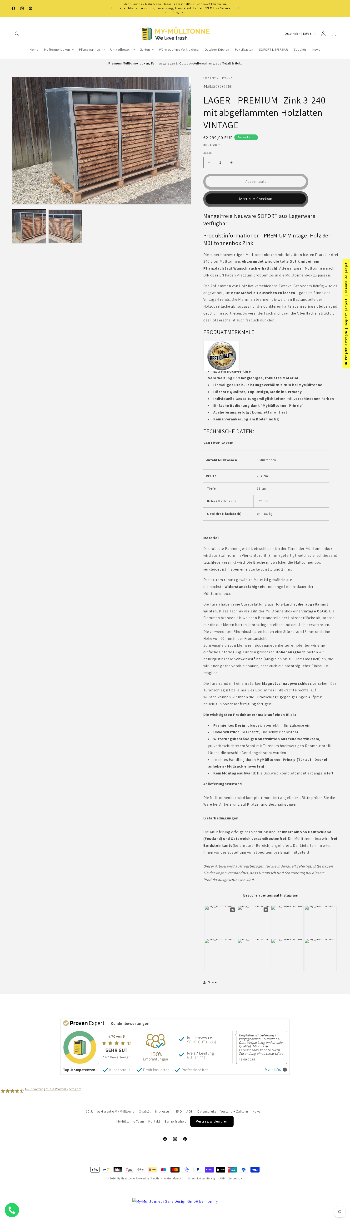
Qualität (145, 1111)
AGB (189, 1111)
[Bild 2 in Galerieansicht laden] (65, 226)
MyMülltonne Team (130, 1121)
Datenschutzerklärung (201, 1178)
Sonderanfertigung (239, 703)
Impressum (163, 1111)
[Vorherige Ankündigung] (111, 8)
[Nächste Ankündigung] (238, 8)
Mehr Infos (273, 1070)
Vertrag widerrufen (212, 1121)
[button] (17, 34)
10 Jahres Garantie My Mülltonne (110, 1111)
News (256, 1111)
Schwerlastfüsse (249, 658)
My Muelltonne (126, 1178)
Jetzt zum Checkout (255, 199)
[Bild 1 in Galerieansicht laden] (29, 226)
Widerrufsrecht (173, 1178)
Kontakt (154, 1121)
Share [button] (212, 982)
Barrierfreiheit (175, 1121)
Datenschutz (206, 1111)
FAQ (179, 1111)
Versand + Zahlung (234, 1111)
